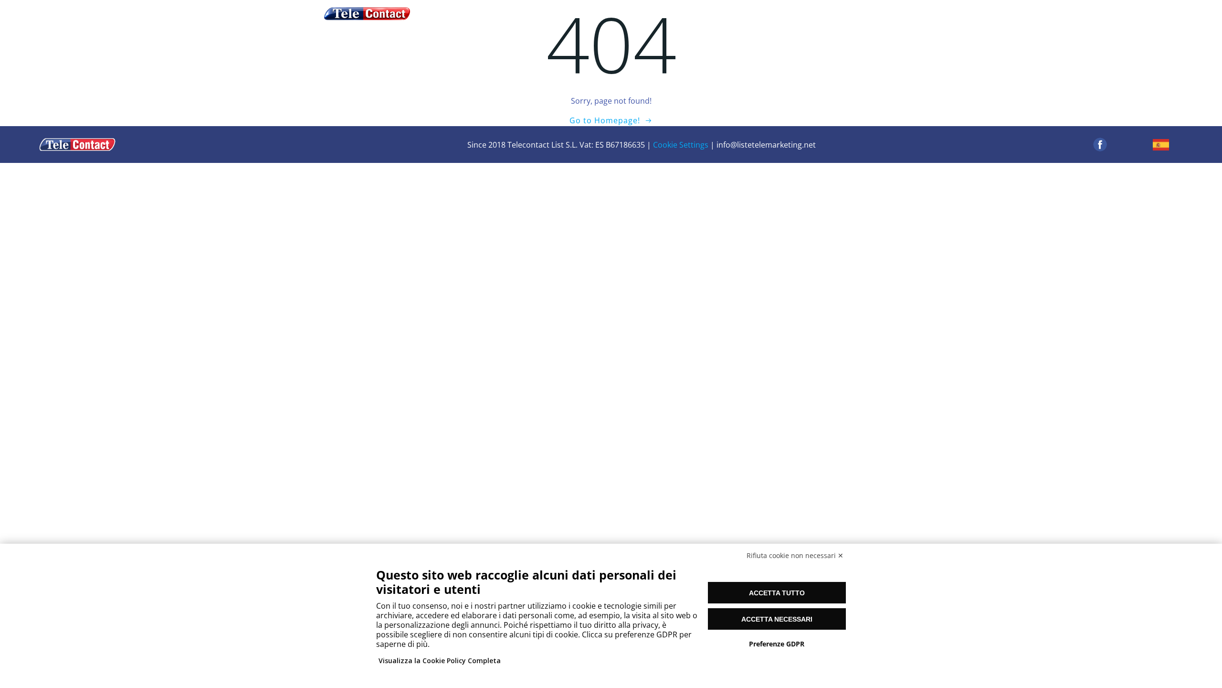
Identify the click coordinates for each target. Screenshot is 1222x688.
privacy (684, 13)
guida (537, 13)
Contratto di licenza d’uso (609, 13)
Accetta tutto (777, 593)
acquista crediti (485, 13)
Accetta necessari (776, 619)
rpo (714, 13)
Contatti (749, 13)
